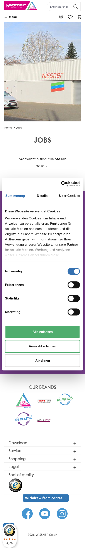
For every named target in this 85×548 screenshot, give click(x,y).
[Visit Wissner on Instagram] (62, 513)
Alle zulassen (42, 332)
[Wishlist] (70, 17)
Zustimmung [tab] (15, 196)
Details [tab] (42, 196)
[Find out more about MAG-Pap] (44, 420)
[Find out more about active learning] (23, 400)
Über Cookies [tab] (69, 196)
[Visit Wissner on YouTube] (44, 513)
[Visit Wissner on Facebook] (27, 513)
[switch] (74, 284)
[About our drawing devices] (44, 401)
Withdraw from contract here (47, 498)
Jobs (19, 127)
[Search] (76, 6)
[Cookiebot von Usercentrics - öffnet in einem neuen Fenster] (61, 184)
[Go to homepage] (20, 5)
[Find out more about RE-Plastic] (23, 418)
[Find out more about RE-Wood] (65, 399)
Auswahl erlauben (42, 346)
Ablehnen (42, 360)
